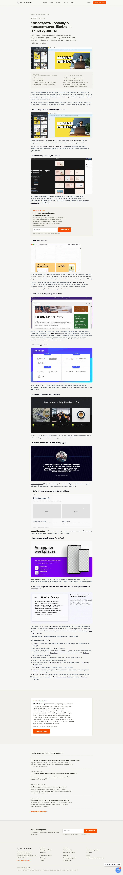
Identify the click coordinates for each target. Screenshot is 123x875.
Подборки (33, 18)
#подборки (33, 784)
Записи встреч (67, 860)
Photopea (36, 667)
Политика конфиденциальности (95, 858)
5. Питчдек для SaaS (38, 80)
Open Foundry (53, 657)
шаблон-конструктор (57, 333)
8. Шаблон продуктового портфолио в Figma (75, 82)
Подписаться (64, 229)
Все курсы (43, 852)
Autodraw (36, 670)
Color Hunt (57, 662)
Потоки (51, 2)
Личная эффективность (42, 14)
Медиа (66, 2)
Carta (32, 633)
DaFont (68, 657)
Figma (67, 196)
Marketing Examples (59, 651)
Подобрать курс (100, 2)
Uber (90, 631)
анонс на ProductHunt (74, 140)
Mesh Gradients (37, 665)
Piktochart (62, 648)
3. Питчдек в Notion (38, 78)
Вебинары (58, 2)
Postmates (38, 633)
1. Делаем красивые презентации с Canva (44, 75)
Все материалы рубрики (38, 811)
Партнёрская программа (93, 850)
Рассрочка (89, 852)
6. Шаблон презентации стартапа (73, 80)
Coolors (51, 662)
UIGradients (85, 662)
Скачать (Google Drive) (38, 385)
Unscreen (84, 677)
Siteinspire (86, 653)
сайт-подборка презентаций (48, 626)
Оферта (88, 855)
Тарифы (72, 2)
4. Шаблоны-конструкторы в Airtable (73, 78)
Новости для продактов (69, 858)
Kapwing (35, 643)
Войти (89, 2)
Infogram (55, 648)
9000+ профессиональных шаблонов (49, 146)
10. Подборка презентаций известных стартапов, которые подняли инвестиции (75, 85)
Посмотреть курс (41, 731)
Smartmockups (37, 674)
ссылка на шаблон (78, 282)
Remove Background (59, 677)
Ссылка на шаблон (37, 435)
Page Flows (53, 653)
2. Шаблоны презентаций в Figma (72, 75)
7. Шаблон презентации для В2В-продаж (44, 82)
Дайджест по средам (69, 852)
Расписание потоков (46, 855)
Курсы (45, 2)
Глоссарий (66, 855)
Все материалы (67, 850)
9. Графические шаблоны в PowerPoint (43, 84)
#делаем (33, 758)
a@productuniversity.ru (23, 860)
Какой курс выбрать (46, 850)
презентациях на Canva (54, 140)
